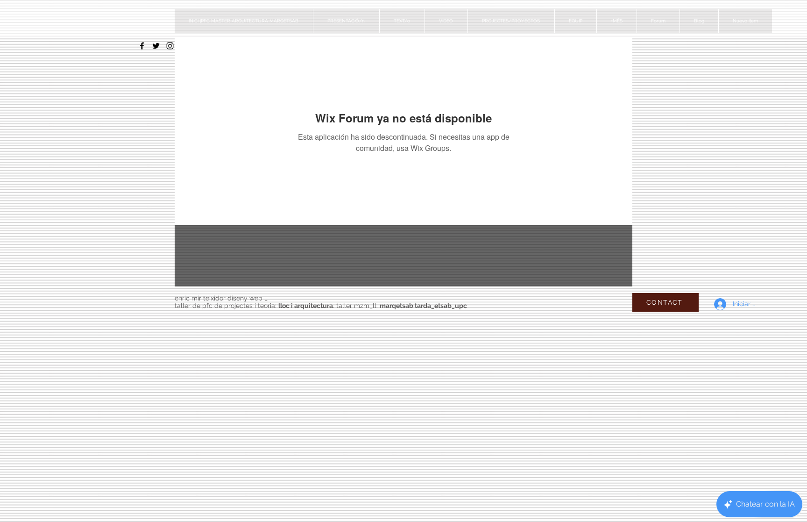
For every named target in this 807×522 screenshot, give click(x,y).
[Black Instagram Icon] (170, 45)
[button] (510, 21)
